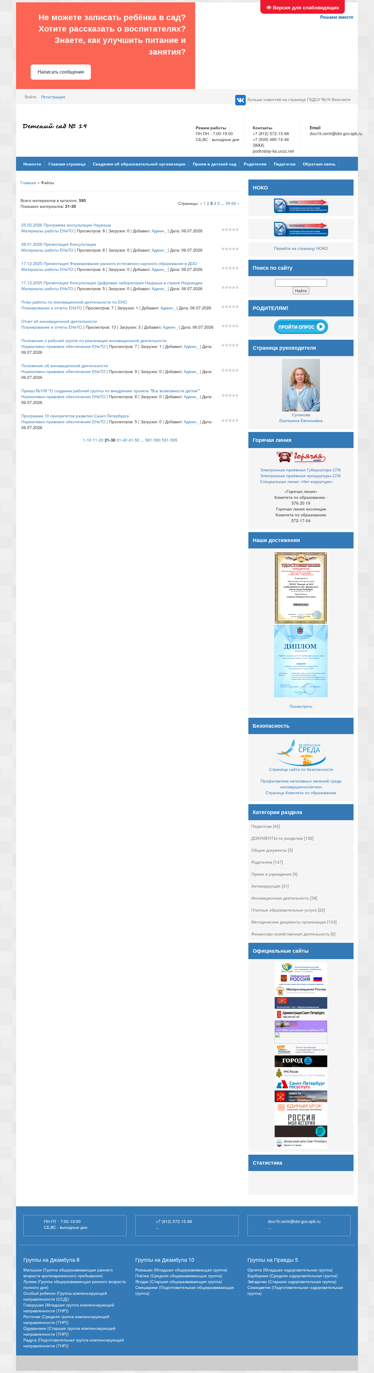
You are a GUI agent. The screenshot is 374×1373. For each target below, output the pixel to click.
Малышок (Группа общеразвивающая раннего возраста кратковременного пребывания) (68, 1272)
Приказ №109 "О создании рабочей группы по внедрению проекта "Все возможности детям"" (110, 390)
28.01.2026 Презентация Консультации (58, 244)
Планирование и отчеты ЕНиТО (51, 308)
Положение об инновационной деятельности (64, 365)
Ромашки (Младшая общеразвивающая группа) (181, 1270)
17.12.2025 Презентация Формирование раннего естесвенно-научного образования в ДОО (109, 263)
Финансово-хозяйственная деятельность (290, 934)
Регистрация (53, 97)
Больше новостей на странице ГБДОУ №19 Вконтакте (299, 99)
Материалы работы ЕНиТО (47, 231)
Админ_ (159, 231)
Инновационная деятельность (280, 898)
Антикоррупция (265, 886)
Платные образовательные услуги (284, 910)
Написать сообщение (61, 71)
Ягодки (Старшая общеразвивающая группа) (178, 1281)
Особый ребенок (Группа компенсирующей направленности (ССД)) (65, 1296)
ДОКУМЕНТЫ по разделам (277, 838)
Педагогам (261, 826)
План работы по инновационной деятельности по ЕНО (74, 302)
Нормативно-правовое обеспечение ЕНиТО (63, 346)
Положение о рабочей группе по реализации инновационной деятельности (94, 340)
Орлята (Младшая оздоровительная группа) (290, 1270)
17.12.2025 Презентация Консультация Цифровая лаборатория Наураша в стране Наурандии (111, 282)
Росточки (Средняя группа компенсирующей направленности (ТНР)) (66, 1319)
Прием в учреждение (271, 874)
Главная (28, 182)
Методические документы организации (288, 922)
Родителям (261, 862)
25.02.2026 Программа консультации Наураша (66, 225)
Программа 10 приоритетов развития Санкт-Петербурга (75, 416)
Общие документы (269, 850)
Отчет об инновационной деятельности (59, 321)
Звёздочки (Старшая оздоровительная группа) (292, 1281)
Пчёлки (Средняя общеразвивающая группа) (178, 1275)
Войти (30, 97)
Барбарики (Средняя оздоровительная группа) (292, 1275)
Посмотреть (301, 706)
